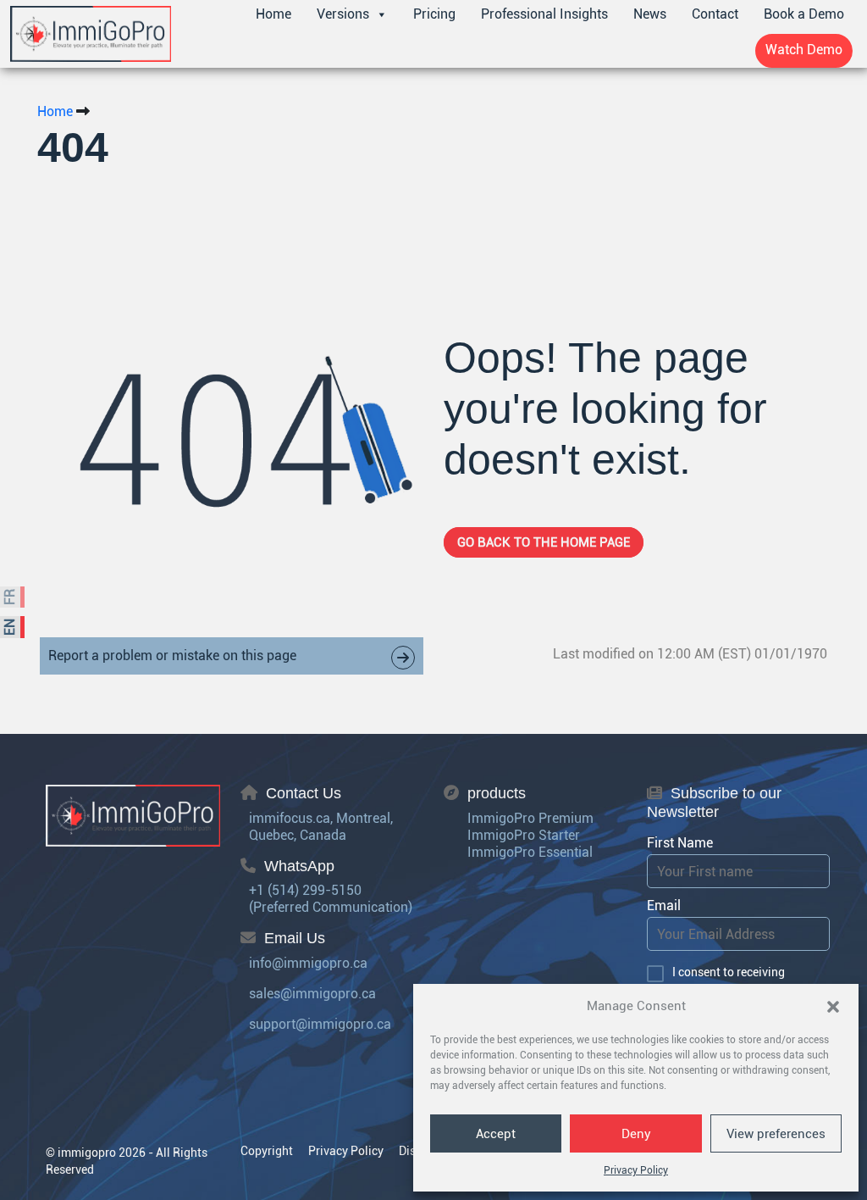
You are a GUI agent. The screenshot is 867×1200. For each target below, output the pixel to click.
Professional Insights (544, 14)
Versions (343, 14)
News (649, 14)
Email (664, 905)
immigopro (87, 1152)
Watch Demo (803, 50)
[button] (833, 1005)
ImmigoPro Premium (530, 818)
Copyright (266, 1151)
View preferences (776, 1134)
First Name (680, 843)
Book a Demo (804, 14)
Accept (496, 1134)
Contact (715, 14)
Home (273, 14)
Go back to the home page (543, 542)
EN (10, 627)
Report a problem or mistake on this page (172, 655)
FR (10, 597)
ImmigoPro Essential (530, 852)
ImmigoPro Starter (523, 835)
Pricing (434, 14)
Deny (636, 1134)
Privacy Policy (636, 1170)
